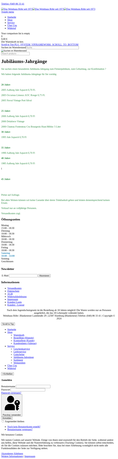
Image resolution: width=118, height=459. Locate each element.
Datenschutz (13, 291)
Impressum (12, 299)
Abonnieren (44, 276)
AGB (10, 293)
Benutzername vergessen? (20, 429)
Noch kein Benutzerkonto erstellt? (23, 426)
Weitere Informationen (12, 456)
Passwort (5, 389)
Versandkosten (14, 288)
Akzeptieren (7, 453)
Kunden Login (14, 302)
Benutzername (8, 386)
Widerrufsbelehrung (17, 296)
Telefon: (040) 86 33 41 (12, 3)
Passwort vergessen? (11, 392)
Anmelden (6, 418)
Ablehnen (18, 453)
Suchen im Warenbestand (13, 47)
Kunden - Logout (15, 305)
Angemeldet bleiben (14, 421)
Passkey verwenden (12, 415)
